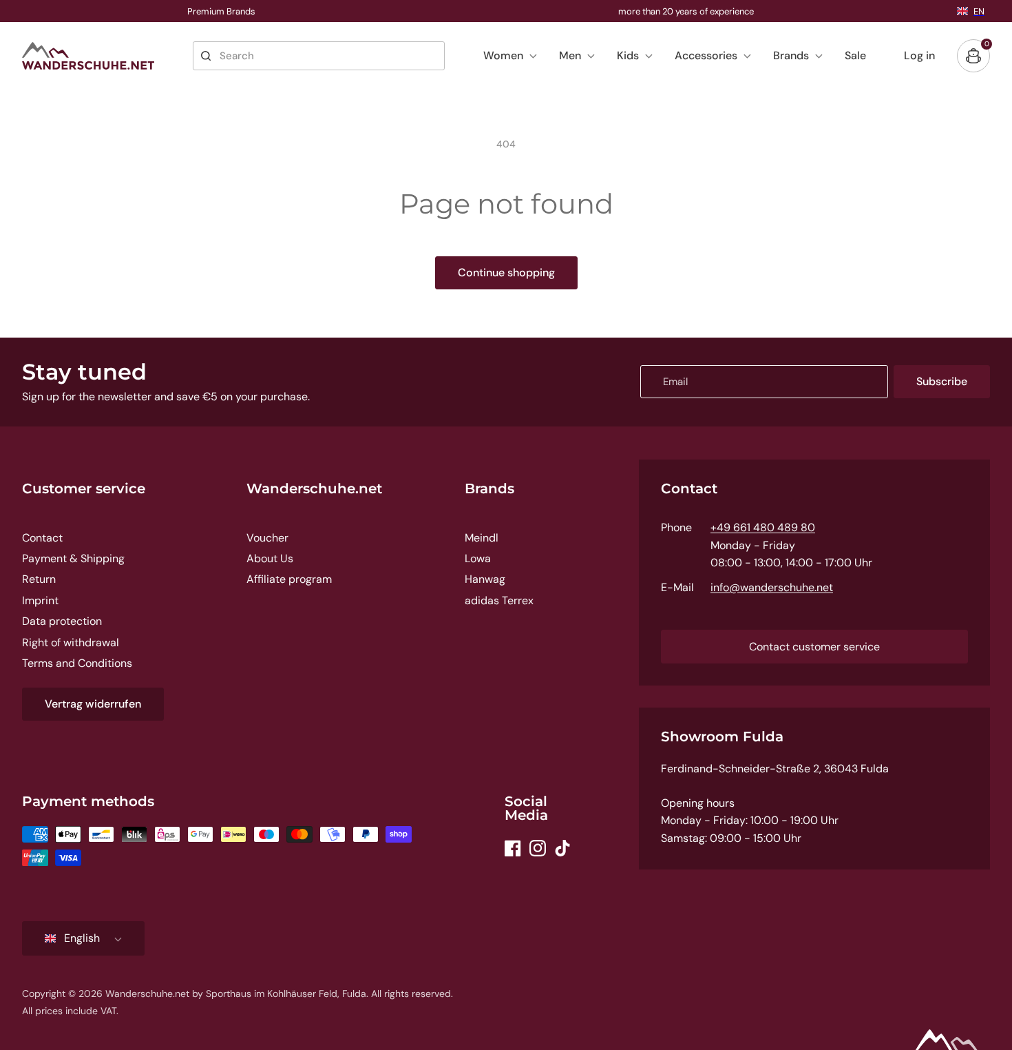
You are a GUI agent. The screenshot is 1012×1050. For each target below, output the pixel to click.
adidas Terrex (499, 600)
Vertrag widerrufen (93, 704)
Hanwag (485, 579)
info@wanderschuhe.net (771, 587)
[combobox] (319, 55)
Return (39, 579)
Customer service (83, 488)
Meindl (481, 538)
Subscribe (941, 381)
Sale (855, 55)
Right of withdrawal (70, 642)
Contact (42, 538)
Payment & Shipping (73, 558)
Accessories (706, 55)
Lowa (478, 558)
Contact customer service (814, 646)
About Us (269, 558)
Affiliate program (289, 579)
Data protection (62, 621)
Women (503, 55)
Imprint (40, 600)
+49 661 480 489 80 (762, 527)
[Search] (206, 56)
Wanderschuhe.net (314, 488)
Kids (628, 55)
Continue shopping (506, 272)
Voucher (267, 538)
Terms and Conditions (77, 663)
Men (570, 55)
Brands (791, 55)
